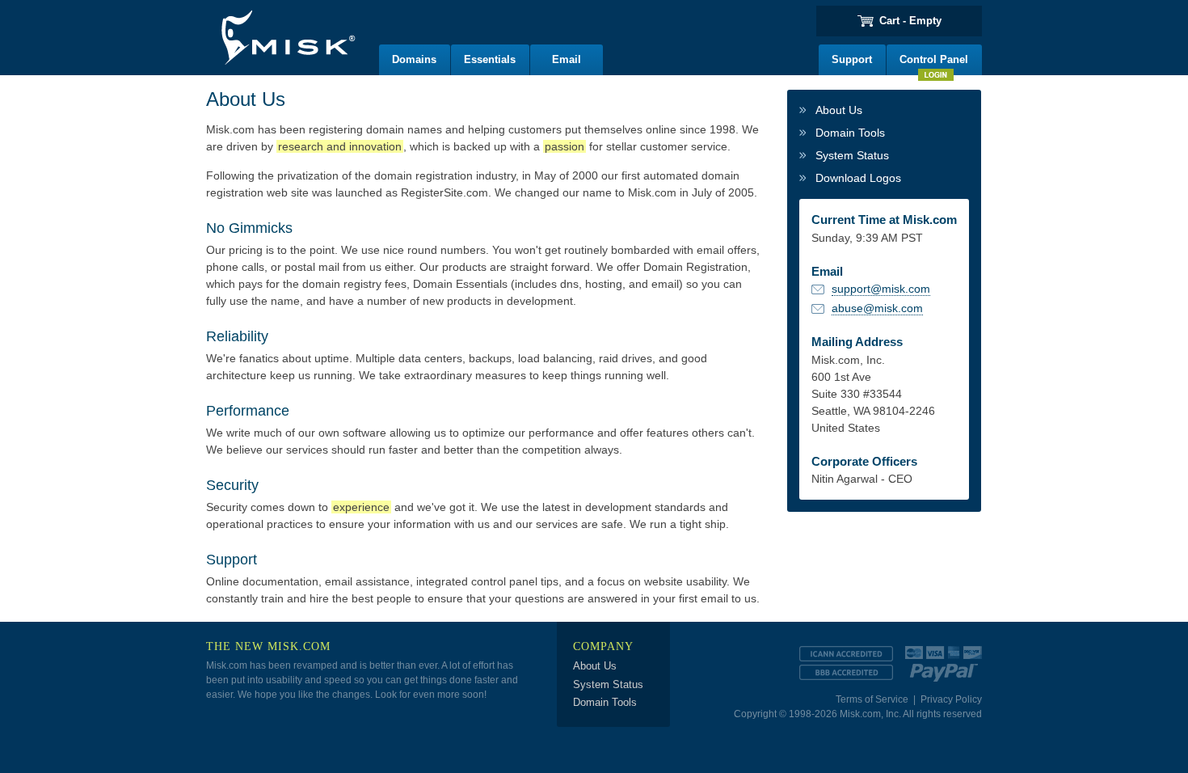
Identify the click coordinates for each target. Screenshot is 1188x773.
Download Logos (858, 177)
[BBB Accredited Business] (846, 672)
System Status (852, 155)
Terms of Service (872, 699)
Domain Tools (850, 132)
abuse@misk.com (877, 308)
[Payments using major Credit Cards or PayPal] (943, 660)
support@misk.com (881, 288)
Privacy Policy (951, 699)
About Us (838, 109)
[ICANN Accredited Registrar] (846, 653)
